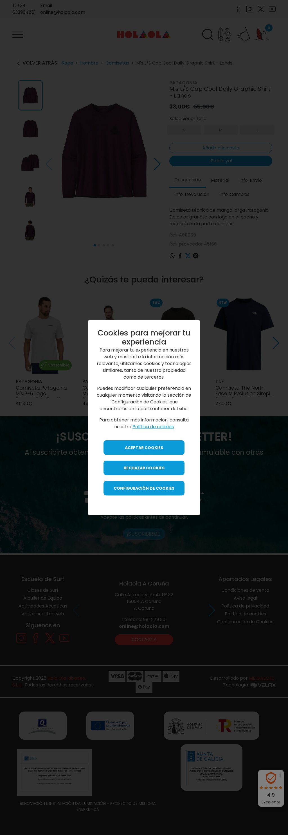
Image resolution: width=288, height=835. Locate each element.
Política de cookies (153, 426)
